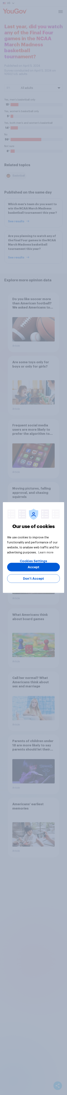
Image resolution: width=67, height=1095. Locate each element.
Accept (33, 567)
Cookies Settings (33, 561)
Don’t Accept (33, 578)
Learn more (45, 552)
